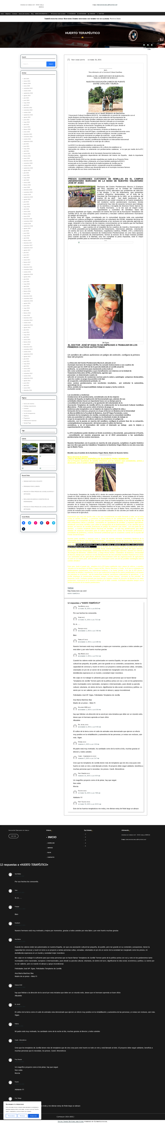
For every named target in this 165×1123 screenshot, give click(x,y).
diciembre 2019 (28, 189)
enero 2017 (27, 264)
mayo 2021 (27, 148)
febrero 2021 (27, 156)
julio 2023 (26, 98)
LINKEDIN (92, 13)
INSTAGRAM (82, 13)
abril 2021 (26, 151)
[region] (22, 1110)
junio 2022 (26, 119)
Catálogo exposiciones (30, 406)
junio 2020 (26, 175)
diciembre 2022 (28, 107)
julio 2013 (26, 359)
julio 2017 (26, 252)
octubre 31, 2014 (19, 892)
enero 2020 (27, 187)
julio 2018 (26, 231)
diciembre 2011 (28, 390)
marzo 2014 (27, 339)
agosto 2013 (27, 356)
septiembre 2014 (28, 325)
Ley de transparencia (29, 413)
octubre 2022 (27, 112)
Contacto (14, 13)
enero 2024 (27, 86)
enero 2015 (27, 315)
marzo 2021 (27, 153)
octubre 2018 (27, 223)
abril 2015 (26, 310)
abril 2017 (26, 257)
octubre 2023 (27, 90)
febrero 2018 (27, 240)
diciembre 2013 (28, 346)
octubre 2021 (27, 139)
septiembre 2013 (28, 354)
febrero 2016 (27, 291)
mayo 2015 (27, 308)
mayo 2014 (27, 334)
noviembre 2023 (28, 88)
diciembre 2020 (28, 160)
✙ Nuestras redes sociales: (58, 13)
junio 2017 (26, 255)
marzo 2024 (27, 81)
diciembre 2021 (28, 134)
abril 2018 (26, 238)
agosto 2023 (27, 95)
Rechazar (22, 1116)
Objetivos (7, 13)
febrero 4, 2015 (19, 1026)
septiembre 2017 (28, 247)
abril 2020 (26, 180)
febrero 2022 (27, 129)
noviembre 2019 (28, 192)
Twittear (71, 588)
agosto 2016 (27, 276)
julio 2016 (26, 279)
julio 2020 (26, 173)
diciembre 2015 (28, 296)
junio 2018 (26, 233)
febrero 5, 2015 (19, 1042)
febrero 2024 (27, 83)
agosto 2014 (27, 327)
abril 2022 (26, 124)
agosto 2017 (27, 250)
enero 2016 (27, 293)
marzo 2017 (27, 259)
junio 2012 (26, 383)
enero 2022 (27, 131)
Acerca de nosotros (24, 13)
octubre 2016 (27, 272)
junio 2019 (26, 204)
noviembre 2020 (28, 163)
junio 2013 (26, 361)
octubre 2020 (27, 165)
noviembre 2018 (28, 221)
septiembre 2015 (28, 301)
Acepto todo (33, 1116)
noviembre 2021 (28, 136)
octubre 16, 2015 (19, 1084)
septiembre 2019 (28, 197)
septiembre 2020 (28, 168)
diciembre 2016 (28, 267)
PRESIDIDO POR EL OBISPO (32, 486)
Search (51, 64)
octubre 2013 (27, 351)
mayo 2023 (27, 102)
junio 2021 (26, 146)
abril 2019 (26, 209)
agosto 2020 (27, 170)
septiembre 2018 (28, 226)
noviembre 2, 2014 (20, 925)
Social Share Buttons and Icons (71, 1121)
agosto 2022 (27, 117)
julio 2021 (26, 144)
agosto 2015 (27, 303)
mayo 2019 (27, 206)
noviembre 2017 (28, 245)
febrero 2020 (27, 185)
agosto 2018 (27, 228)
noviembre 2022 (28, 110)
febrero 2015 (27, 313)
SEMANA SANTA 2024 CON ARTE (33, 481)
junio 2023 (26, 100)
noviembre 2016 (28, 269)
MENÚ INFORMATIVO (41, 13)
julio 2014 (26, 330)
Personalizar (11, 1116)
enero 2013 (27, 371)
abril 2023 (26, 105)
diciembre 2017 (28, 243)
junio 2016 (26, 281)
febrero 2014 (27, 342)
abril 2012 (26, 385)
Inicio (2, 13)
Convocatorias (27, 411)
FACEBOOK (72, 13)
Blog (32, 13)
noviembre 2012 (28, 373)
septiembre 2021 (28, 141)
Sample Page (27, 423)
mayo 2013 (27, 363)
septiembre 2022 (28, 115)
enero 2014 (27, 344)
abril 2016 (26, 286)
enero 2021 (27, 158)
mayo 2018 (27, 235)
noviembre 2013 (28, 349)
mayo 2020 (27, 177)
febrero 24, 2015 (19, 1061)
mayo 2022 (27, 122)
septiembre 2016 (28, 274)
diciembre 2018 (28, 218)
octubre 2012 (27, 375)
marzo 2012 (27, 388)
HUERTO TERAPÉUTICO (74, 593)
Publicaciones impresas (30, 420)
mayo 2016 (27, 284)
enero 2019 (27, 216)
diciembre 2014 (28, 317)
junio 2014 (26, 332)
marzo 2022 (27, 127)
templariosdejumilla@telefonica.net (107, 5)
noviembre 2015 (28, 298)
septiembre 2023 (28, 93)
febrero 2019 (27, 214)
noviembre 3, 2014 (20, 941)
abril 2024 (26, 78)
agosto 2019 (27, 199)
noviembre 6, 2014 (20, 1006)
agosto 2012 (27, 380)
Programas (27, 418)
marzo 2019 (27, 211)
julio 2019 (26, 202)
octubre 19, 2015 (19, 1100)
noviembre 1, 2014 (20, 909)
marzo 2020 (27, 182)
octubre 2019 (27, 194)
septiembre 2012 (28, 378)
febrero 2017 (27, 262)
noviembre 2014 (28, 320)
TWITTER (101, 13)
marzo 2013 (27, 368)
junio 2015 (26, 305)
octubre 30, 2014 (19, 876)
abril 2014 (26, 337)
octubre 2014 (27, 322)
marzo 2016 (27, 288)
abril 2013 (26, 366)
